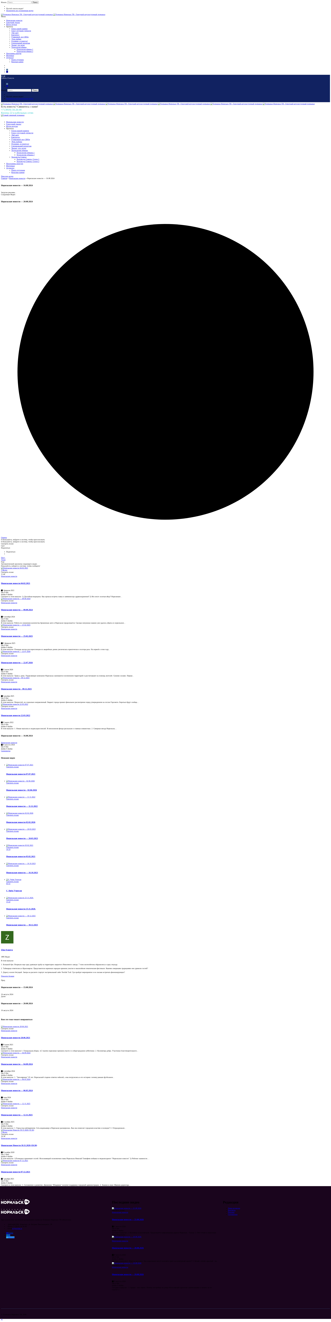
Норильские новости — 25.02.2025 (17, 636)
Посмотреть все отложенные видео (19, 11)
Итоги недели (11, 25)
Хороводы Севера (19, 157)
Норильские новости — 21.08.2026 (128, 1219)
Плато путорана (17, 60)
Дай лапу (15, 33)
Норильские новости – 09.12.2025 (16, 689)
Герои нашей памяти (19, 29)
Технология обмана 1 (25, 49)
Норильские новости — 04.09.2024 (17, 1064)
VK (9, 1235)
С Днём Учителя (14, 891)
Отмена (4, 538)
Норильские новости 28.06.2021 (15, 1038)
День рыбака (16, 39)
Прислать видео (7, 176)
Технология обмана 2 (25, 51)
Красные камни (17, 62)
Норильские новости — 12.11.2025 (17, 1115)
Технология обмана (19, 47)
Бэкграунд (15, 35)
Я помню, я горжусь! (19, 41)
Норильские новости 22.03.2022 (15, 715)
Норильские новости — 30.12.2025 (22, 925)
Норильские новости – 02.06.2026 (21, 790)
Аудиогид (10, 58)
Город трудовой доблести (21, 31)
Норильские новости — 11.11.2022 (22, 806)
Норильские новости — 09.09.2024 (17, 610)
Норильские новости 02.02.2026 (20, 822)
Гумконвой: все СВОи (20, 37)
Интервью (10, 56)
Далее (3, 560)
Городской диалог (13, 23)
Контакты (231, 1210)
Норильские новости (14, 20)
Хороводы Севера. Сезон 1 (28, 159)
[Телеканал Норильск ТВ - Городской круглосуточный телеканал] (27, 14)
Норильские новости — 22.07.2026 (17, 663)
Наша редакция (234, 1208)
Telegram (11, 1237)
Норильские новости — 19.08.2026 (128, 1274)
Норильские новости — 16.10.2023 (22, 873)
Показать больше (7, 976)
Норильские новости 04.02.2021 (15, 583)
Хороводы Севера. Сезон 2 (28, 161)
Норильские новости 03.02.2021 (20, 856)
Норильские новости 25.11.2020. (21, 909)
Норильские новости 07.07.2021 (20, 774)
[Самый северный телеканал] (12, 115)
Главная (4, 178)
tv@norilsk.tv (17, 1229)
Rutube (10, 1233)
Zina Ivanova (7, 950)
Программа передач (13, 54)
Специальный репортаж (20, 43)
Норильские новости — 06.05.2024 (17, 1090)
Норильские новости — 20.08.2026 (128, 1248)
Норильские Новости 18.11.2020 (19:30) (19, 1145)
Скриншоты (5, 751)
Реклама (231, 1212)
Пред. (3, 558)
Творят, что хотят (18, 45)
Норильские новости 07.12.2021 (15, 1172)
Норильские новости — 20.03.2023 (22, 838)
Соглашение (233, 1214)
